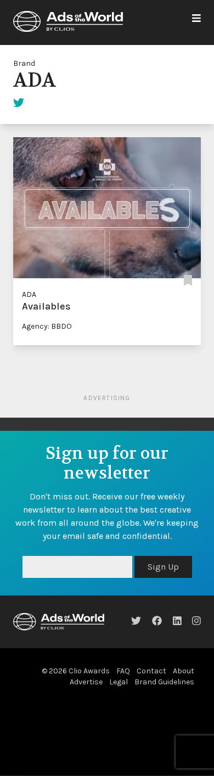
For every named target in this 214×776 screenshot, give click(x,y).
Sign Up (163, 566)
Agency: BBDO (47, 326)
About (183, 671)
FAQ (123, 671)
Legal (118, 682)
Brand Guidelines (164, 682)
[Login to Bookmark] (188, 281)
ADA (29, 294)
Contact (151, 671)
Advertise (86, 682)
